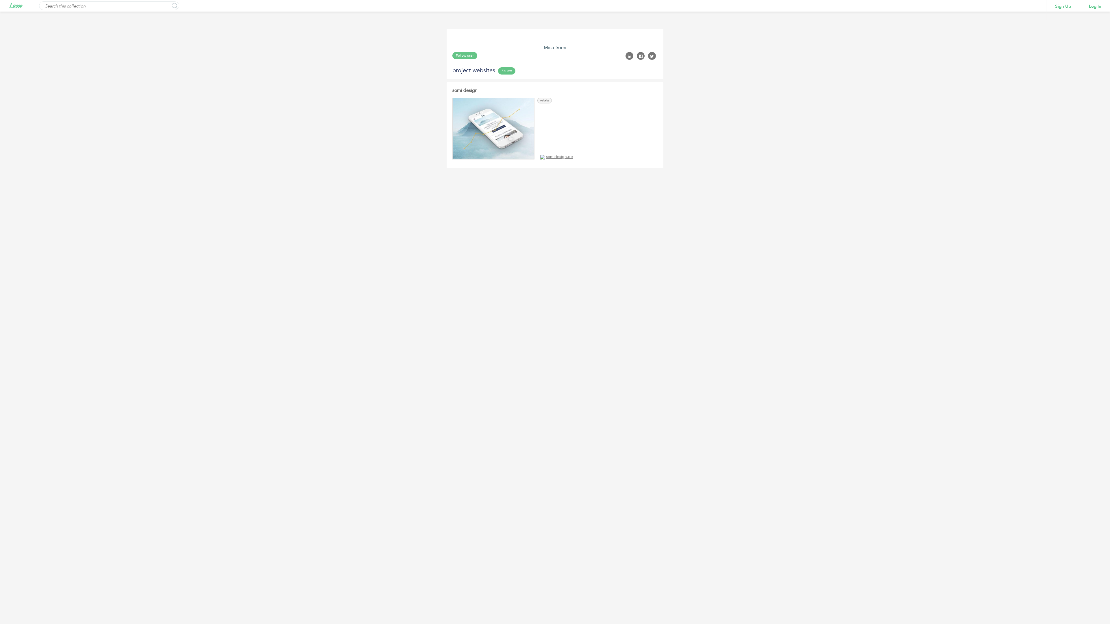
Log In (1095, 6)
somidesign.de (559, 156)
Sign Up (1063, 6)
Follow (507, 70)
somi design (465, 90)
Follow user (465, 55)
